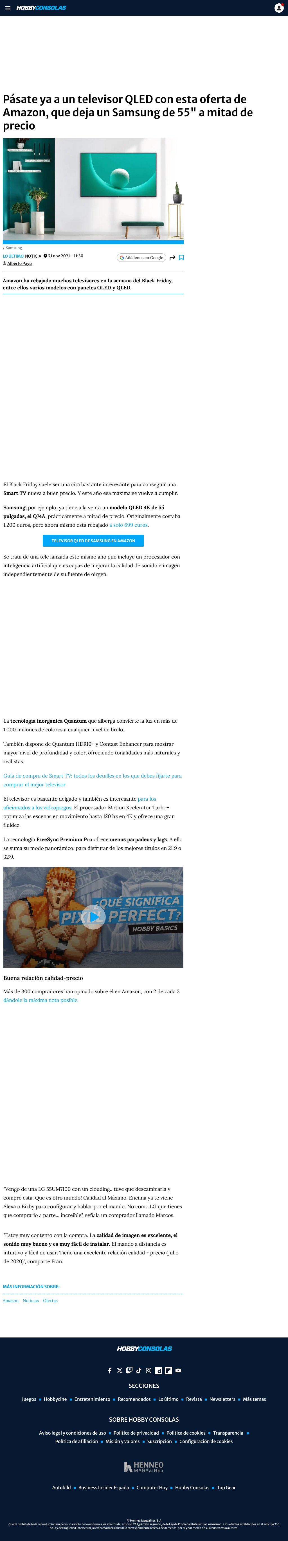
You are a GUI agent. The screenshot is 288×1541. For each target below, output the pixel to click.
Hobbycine (55, 1399)
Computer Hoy (152, 1488)
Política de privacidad (136, 1433)
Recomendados (134, 1399)
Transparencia (228, 1433)
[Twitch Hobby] (129, 1370)
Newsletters (222, 1399)
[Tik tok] (138, 1370)
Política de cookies (186, 1433)
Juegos (29, 1399)
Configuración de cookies (206, 1441)
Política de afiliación (76, 1441)
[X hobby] (119, 1370)
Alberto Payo (19, 263)
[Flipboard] (168, 1370)
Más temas (254, 1399)
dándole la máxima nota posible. (41, 1000)
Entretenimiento (93, 1399)
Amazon (11, 1300)
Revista (194, 1399)
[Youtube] (178, 1370)
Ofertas (50, 1300)
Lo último (13, 256)
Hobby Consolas (192, 1488)
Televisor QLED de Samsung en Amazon (93, 540)
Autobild (61, 1488)
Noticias (31, 1300)
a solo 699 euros (128, 525)
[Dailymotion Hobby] (158, 1370)
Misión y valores (122, 1441)
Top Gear (226, 1488)
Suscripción (159, 1441)
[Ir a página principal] (40, 8)
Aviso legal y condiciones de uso (72, 1433)
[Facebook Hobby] (109, 1370)
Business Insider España (103, 1488)
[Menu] (7, 8)
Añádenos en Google (144, 257)
